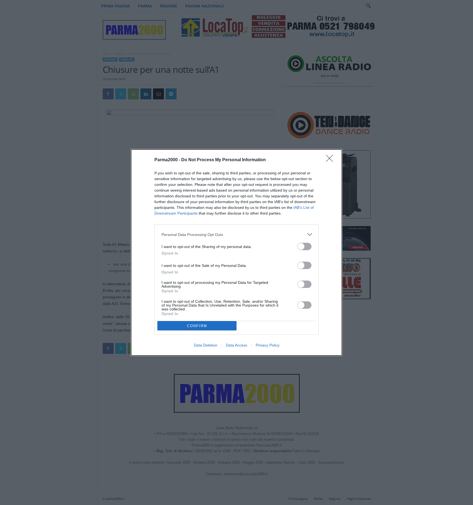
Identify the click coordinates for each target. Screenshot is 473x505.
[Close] (331, 160)
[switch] (304, 246)
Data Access (236, 345)
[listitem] (236, 234)
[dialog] (236, 252)
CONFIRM (197, 326)
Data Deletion (205, 345)
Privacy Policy (267, 345)
